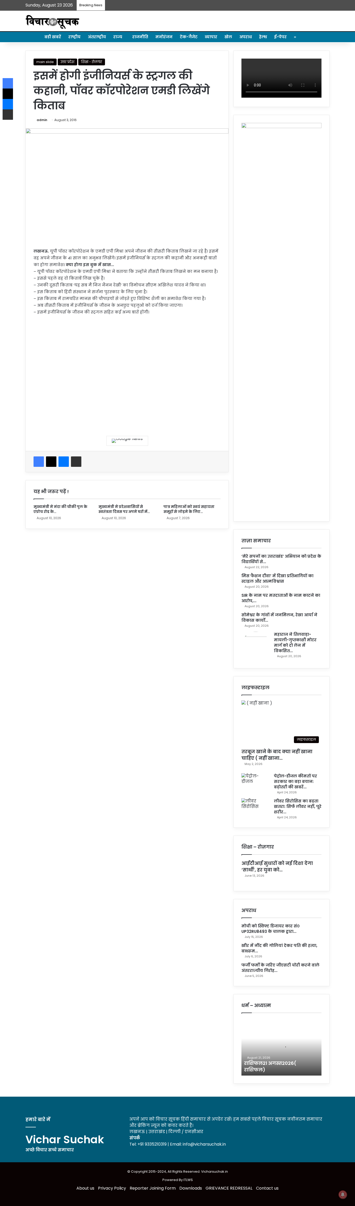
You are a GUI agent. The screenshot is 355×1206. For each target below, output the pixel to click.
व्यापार (211, 37)
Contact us (267, 1188)
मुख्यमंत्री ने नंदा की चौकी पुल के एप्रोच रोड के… (60, 509)
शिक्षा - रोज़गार (91, 61)
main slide (45, 61)
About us (85, 1188)
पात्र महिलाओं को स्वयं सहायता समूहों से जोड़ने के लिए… (188, 509)
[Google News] (127, 441)
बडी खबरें (52, 37)
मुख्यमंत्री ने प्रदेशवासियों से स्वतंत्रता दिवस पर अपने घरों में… (124, 509)
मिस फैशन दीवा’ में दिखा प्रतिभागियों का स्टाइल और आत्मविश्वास (277, 578)
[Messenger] (63, 461)
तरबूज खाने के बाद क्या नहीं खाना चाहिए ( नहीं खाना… (276, 754)
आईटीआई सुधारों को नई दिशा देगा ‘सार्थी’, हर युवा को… (277, 866)
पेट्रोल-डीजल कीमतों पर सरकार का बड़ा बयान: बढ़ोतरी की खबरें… (295, 781)
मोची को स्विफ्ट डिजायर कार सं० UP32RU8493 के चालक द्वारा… (270, 928)
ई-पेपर (280, 37)
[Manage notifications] (343, 1194)
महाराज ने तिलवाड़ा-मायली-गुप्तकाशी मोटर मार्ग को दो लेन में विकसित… (295, 643)
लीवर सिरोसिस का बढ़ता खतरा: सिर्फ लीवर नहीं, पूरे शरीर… (297, 806)
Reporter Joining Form (153, 1188)
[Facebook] (39, 461)
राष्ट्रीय (74, 37)
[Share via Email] (76, 461)
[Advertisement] (127, 372)
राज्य (117, 37)
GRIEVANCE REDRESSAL (229, 1188)
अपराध (245, 37)
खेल (228, 37)
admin (42, 120)
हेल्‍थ (263, 37)
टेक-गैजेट (189, 37)
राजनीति (140, 37)
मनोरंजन (164, 37)
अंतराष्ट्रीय (97, 37)
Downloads (190, 1188)
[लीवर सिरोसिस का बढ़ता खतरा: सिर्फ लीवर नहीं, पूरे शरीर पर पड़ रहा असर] (255, 808)
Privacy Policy (112, 1188)
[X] (51, 461)
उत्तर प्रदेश (67, 61)
